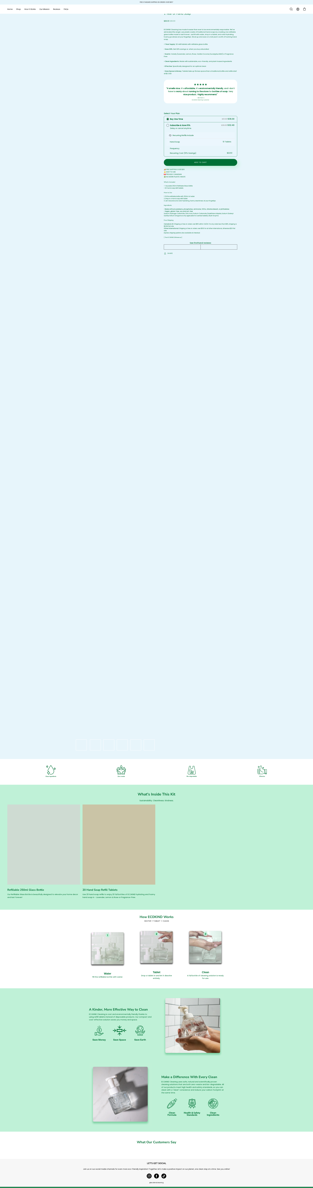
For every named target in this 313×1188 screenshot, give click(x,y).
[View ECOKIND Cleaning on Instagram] (149, 1176)
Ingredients (168, 205)
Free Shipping (168, 220)
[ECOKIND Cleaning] (156, 9)
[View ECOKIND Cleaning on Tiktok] (163, 1176)
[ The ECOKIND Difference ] (173, 237)
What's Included (169, 182)
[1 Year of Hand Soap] (81, 744)
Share (170, 253)
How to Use (168, 192)
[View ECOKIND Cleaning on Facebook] (156, 1176)
